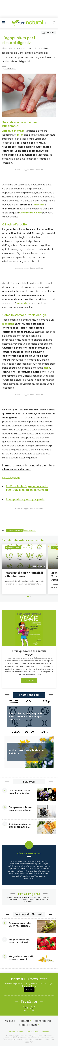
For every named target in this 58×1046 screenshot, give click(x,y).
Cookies (45, 1031)
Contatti (24, 1021)
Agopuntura (29, 530)
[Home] (29, 23)
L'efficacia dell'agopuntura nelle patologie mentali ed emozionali (27, 488)
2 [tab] (30, 596)
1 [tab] (28, 596)
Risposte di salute (28, 1025)
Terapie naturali (14, 530)
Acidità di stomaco (13, 130)
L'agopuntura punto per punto (25, 499)
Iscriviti (29, 989)
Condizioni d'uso (16, 1031)
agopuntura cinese (30, 212)
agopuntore (23, 303)
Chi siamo (10, 1021)
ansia (47, 367)
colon (20, 134)
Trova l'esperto (43, 1021)
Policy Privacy (33, 1031)
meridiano (8, 323)
